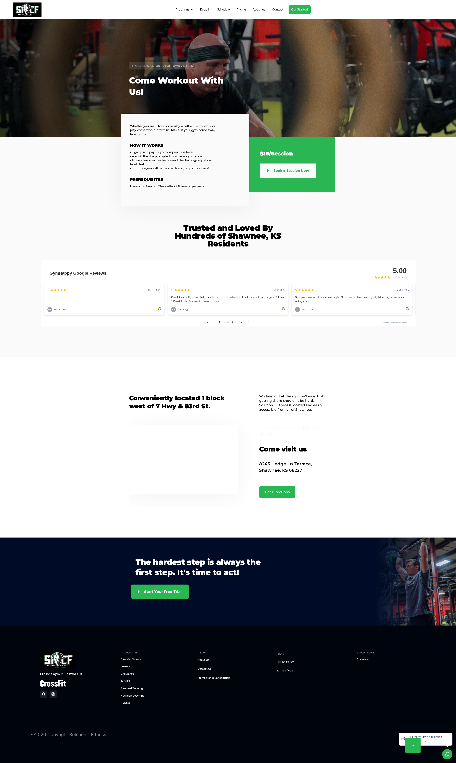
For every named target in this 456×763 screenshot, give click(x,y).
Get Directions (277, 492)
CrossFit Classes (131, 659)
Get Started (299, 9)
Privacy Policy (285, 661)
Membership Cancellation (214, 677)
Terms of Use (284, 670)
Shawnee (363, 659)
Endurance (127, 673)
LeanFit (125, 666)
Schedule (223, 9)
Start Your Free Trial (163, 592)
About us (259, 9)
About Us (203, 659)
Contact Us (204, 668)
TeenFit (125, 681)
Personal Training (132, 688)
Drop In (205, 9)
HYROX (125, 703)
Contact (277, 9)
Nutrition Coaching (132, 695)
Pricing (241, 9)
